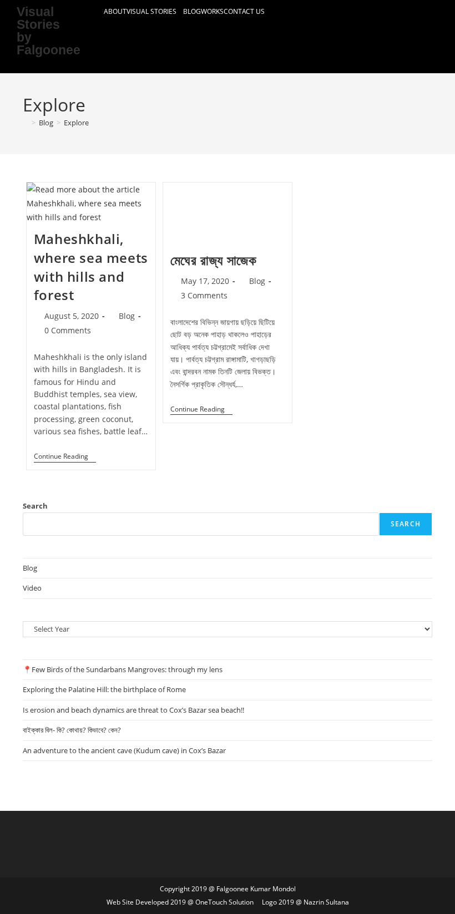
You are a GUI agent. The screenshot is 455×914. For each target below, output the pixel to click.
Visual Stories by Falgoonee (48, 30)
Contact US (244, 11)
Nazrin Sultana (326, 902)
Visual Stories (152, 11)
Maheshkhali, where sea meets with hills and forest (91, 267)
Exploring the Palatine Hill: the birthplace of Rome (104, 689)
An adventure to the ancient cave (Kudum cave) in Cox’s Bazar (124, 750)
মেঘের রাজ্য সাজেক (213, 260)
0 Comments (67, 330)
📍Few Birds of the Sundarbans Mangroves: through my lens (123, 669)
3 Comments (204, 295)
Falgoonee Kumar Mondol (256, 888)
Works (212, 11)
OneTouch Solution (224, 902)
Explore (76, 123)
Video (32, 588)
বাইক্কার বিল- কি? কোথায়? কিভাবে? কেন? (72, 730)
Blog (192, 11)
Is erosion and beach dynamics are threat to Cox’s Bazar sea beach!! (133, 710)
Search (35, 506)
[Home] (25, 123)
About (115, 11)
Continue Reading (65, 457)
